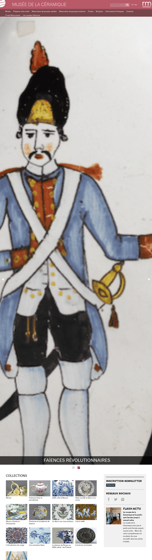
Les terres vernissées (83, 545)
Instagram (122, 499)
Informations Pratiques (114, 11)
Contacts (129, 11)
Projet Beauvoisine (12, 15)
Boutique (99, 11)
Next (149, 279)
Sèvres (8, 498)
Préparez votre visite (21, 11)
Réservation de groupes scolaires (72, 11)
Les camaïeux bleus (37, 545)
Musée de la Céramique (39, 4)
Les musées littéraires (31, 15)
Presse (90, 11)
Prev (3, 279)
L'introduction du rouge (15, 545)
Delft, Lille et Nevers (60, 498)
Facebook (108, 499)
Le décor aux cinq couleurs (62, 521)
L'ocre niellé (80, 521)
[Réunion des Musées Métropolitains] (147, 4)
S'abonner (111, 485)
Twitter (115, 499)
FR (132, 5)
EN (136, 5)
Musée (8, 11)
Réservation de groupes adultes (44, 11)
